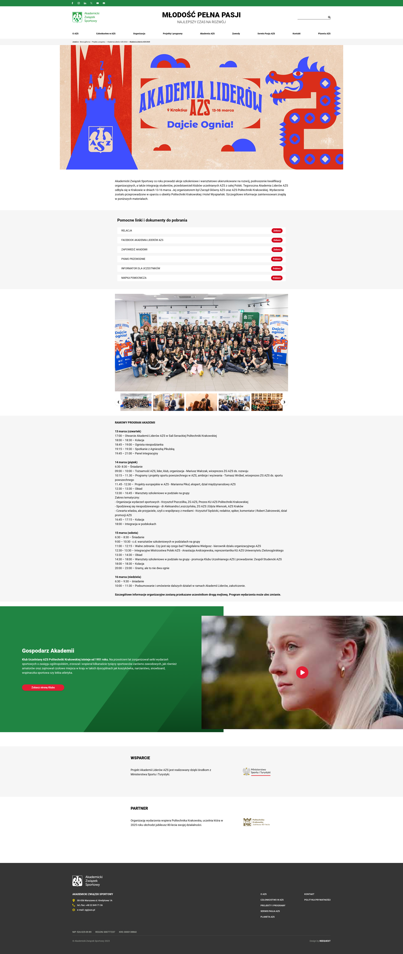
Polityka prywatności (317, 900)
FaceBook (72, 3)
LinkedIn (85, 3)
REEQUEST (325, 941)
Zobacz (277, 230)
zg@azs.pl (90, 910)
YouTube (97, 3)
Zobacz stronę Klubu (43, 687)
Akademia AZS (207, 33)
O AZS (75, 33)
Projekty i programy (172, 33)
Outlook (104, 3)
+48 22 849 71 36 (94, 905)
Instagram (79, 3)
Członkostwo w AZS (106, 33)
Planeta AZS (324, 33)
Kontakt (297, 33)
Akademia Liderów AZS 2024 (117, 42)
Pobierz (277, 259)
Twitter (91, 3)
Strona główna (85, 42)
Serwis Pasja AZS (266, 33)
